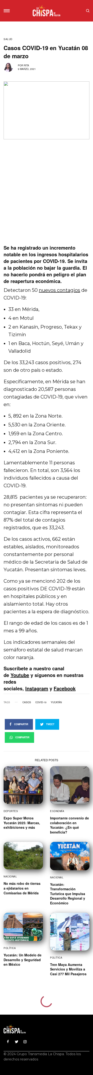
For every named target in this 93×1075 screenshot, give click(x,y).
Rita (26, 65)
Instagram (36, 688)
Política (10, 948)
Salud (8, 39)
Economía (57, 811)
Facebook (65, 688)
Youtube (19, 674)
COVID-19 (40, 702)
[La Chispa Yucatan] (47, 11)
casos (26, 702)
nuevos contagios (59, 290)
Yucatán (56, 702)
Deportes (11, 811)
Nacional (10, 876)
